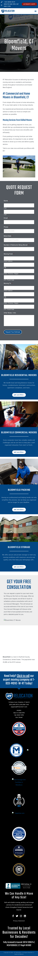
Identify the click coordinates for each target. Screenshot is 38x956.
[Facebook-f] (13, 916)
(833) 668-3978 (14, 704)
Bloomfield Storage (19, 547)
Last (5, 214)
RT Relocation (19, 853)
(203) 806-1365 (24, 704)
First (5, 208)
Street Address (8, 261)
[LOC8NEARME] (19, 849)
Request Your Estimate (12, 332)
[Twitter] (17, 916)
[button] (35, 11)
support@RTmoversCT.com (19, 707)
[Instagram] (21, 916)
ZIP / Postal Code (9, 280)
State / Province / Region (11, 273)
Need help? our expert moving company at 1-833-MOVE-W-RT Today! (19, 679)
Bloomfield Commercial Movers (19, 433)
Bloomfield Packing (19, 490)
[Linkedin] (25, 916)
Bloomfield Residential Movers (19, 375)
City (5, 267)
